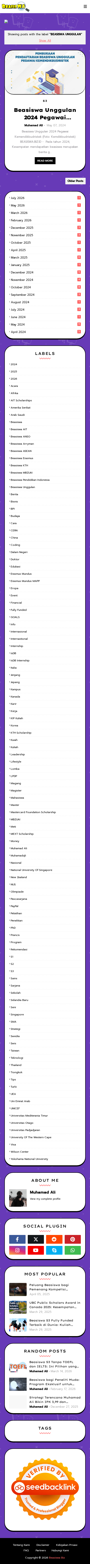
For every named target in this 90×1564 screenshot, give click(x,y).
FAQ (26, 1550)
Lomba (15, 769)
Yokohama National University (29, 1159)
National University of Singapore (31, 870)
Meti (13, 827)
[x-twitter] (36, 1239)
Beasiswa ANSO (20, 437)
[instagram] (17, 1250)
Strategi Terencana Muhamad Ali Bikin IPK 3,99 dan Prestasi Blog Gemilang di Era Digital (55, 1400)
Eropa (14, 588)
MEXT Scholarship (22, 834)
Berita (14, 494)
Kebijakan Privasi (66, 1545)
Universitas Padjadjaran (25, 1130)
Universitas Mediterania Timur (29, 1116)
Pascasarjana (19, 899)
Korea (14, 725)
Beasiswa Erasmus (22, 458)
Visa (13, 1145)
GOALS (15, 617)
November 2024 (45, 280)
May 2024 (45, 324)
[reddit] (54, 1239)
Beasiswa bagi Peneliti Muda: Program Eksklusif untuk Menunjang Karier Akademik (54, 1382)
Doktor (15, 559)
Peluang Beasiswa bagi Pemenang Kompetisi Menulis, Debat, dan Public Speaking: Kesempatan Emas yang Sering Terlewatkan (54, 1287)
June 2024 (45, 317)
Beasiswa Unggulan (23, 487)
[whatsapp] (73, 1250)
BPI (13, 509)
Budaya (15, 516)
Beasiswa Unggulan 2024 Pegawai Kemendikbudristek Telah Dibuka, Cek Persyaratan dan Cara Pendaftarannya (45, 114)
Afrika (14, 393)
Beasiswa (16, 422)
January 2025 (45, 265)
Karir (14, 704)
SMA (13, 1022)
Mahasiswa (17, 798)
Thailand (16, 1065)
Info (13, 624)
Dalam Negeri (19, 552)
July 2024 (45, 310)
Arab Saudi (18, 415)
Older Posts (75, 181)
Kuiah (14, 740)
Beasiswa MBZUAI (22, 473)
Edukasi (15, 567)
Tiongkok (16, 1072)
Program (16, 942)
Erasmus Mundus (21, 574)
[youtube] (36, 1250)
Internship (17, 646)
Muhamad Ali (33, 125)
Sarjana (15, 986)
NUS (13, 884)
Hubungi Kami (60, 1550)
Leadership (18, 754)
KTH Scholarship (21, 733)
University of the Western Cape (31, 1137)
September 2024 (45, 295)
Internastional (19, 639)
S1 (12, 957)
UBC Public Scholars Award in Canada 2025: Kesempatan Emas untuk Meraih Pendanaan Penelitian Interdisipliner (54, 1305)
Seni (13, 1007)
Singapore (17, 1014)
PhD (13, 928)
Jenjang (15, 675)
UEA (13, 1094)
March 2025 (45, 257)
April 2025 (45, 250)
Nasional (16, 863)
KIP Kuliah (17, 718)
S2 (12, 964)
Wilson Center (20, 1152)
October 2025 (45, 243)
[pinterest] (73, 1239)
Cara (14, 523)
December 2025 (45, 228)
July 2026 (45, 198)
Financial (16, 603)
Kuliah (14, 747)
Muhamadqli (18, 856)
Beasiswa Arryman (22, 444)
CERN (14, 530)
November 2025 (45, 235)
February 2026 (45, 220)
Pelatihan (16, 913)
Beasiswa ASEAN (21, 451)
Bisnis (14, 502)
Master (15, 805)
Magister (16, 791)
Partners (41, 1550)
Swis (13, 1043)
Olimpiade (17, 892)
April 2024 (45, 332)
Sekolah (16, 993)
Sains (14, 978)
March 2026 (45, 213)
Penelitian (16, 921)
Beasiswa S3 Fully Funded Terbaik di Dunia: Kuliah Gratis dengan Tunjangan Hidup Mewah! (51, 1323)
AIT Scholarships (21, 400)
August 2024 (45, 302)
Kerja (14, 711)
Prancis (15, 935)
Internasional (19, 632)
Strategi (15, 1029)
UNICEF (15, 1108)
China (14, 538)
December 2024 (45, 272)
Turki (14, 1087)
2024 (14, 364)
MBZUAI (15, 819)
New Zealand (19, 877)
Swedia (15, 1036)
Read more (45, 161)
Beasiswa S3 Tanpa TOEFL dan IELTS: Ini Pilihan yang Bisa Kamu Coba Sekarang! (53, 1364)
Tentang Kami (21, 1545)
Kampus (16, 689)
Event (14, 595)
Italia (14, 668)
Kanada (15, 697)
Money (15, 841)
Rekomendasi (19, 949)
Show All (45, 41)
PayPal (14, 906)
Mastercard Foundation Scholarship (33, 812)
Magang (16, 783)
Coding (15, 545)
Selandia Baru (19, 1000)
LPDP (14, 776)
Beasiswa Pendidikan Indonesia (30, 480)
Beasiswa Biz (57, 1558)
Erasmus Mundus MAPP (25, 581)
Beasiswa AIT (19, 429)
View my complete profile (45, 1199)
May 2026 (45, 205)
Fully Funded (19, 610)
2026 (14, 379)
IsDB (13, 653)
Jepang (15, 682)
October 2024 (45, 287)
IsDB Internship (20, 660)
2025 (14, 371)
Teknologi (17, 1058)
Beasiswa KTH (19, 465)
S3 (12, 971)
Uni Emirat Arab (20, 1101)
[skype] (54, 1250)
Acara (14, 386)
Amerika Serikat (20, 408)
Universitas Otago (22, 1123)
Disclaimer (42, 1545)
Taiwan (15, 1051)
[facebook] (17, 1239)
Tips (13, 1079)
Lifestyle (16, 762)
